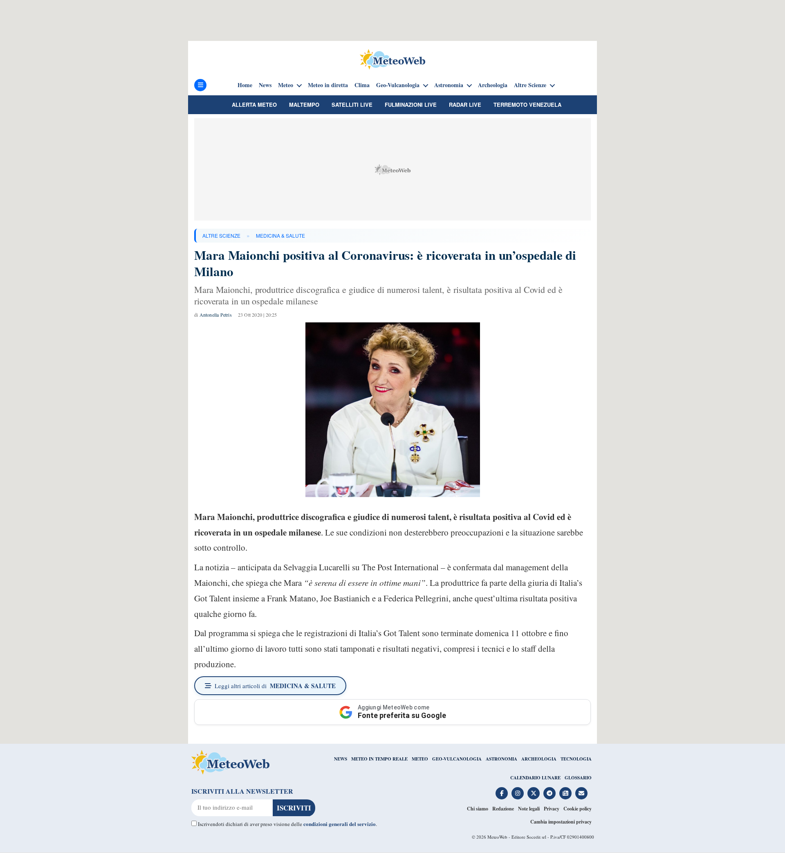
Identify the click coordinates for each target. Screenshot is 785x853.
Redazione (503, 808)
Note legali (529, 808)
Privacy (551, 808)
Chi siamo (477, 808)
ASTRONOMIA (501, 759)
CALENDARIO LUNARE (535, 777)
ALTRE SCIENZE (221, 235)
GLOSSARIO (578, 777)
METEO (420, 759)
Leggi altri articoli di (275, 685)
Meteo (285, 85)
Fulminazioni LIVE (411, 104)
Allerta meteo (254, 104)
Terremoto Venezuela (527, 104)
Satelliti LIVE (352, 104)
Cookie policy (577, 808)
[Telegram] (549, 793)
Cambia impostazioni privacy (561, 821)
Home (245, 85)
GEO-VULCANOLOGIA (457, 759)
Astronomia (448, 85)
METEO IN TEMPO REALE (379, 759)
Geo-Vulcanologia (397, 85)
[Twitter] (533, 793)
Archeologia (492, 85)
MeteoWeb (497, 837)
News (265, 85)
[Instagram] (517, 793)
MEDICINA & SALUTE (280, 235)
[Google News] (565, 793)
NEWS (340, 759)
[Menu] (200, 85)
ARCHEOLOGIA (538, 759)
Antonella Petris (216, 314)
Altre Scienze (530, 85)
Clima (362, 85)
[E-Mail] (581, 793)
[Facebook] (502, 793)
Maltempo (304, 104)
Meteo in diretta (328, 85)
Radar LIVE (465, 104)
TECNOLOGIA (576, 759)
